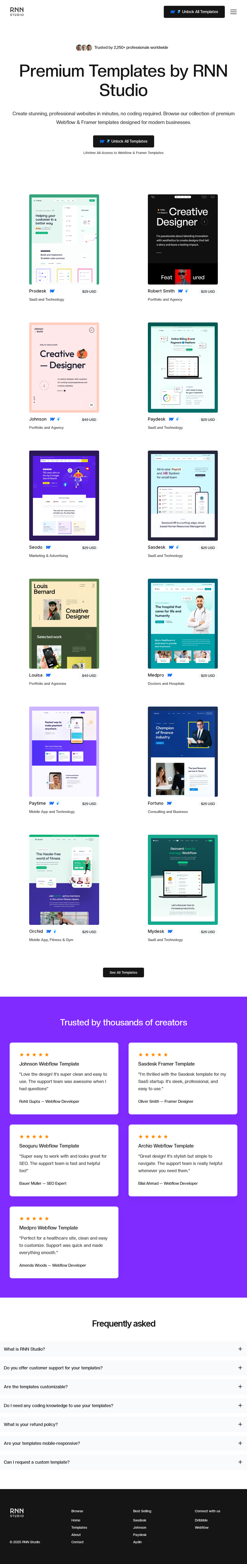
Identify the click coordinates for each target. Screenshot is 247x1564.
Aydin (137, 1542)
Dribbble (201, 1520)
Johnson (139, 1527)
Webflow (202, 1527)
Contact (77, 1542)
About (76, 1535)
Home (75, 1520)
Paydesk (140, 1535)
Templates (79, 1527)
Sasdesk (139, 1520)
